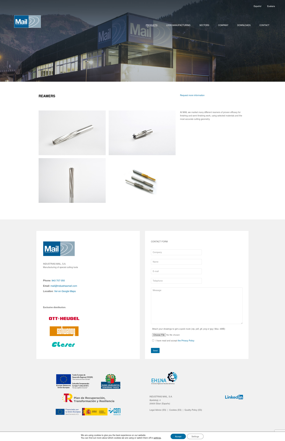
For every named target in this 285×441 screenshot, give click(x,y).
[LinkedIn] (234, 397)
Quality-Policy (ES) (193, 409)
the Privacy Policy (186, 340)
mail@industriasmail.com (63, 285)
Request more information (192, 95)
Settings (195, 436)
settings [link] (157, 437)
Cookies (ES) (175, 409)
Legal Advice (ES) (157, 409)
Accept (178, 436)
